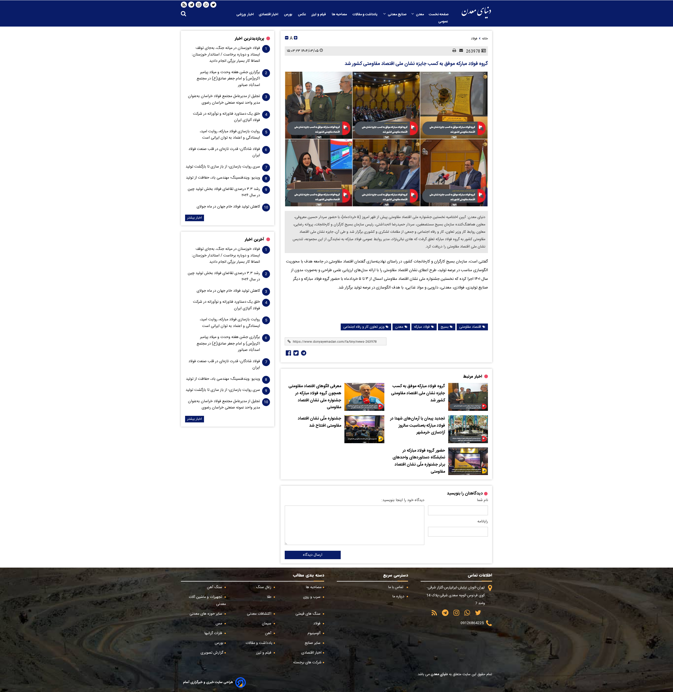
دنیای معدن (439, 674)
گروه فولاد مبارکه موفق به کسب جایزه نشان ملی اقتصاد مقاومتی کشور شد (416, 64)
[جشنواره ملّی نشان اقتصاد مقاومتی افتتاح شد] (364, 429)
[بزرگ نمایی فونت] (296, 38)
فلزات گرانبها (214, 633)
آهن (268, 633)
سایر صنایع (313, 643)
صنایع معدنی (397, 14)
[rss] (184, 4)
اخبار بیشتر (194, 218)
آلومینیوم (315, 633)
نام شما (482, 500)
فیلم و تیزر (319, 14)
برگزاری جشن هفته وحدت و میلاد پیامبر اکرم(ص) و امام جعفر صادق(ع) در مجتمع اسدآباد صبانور (228, 78)
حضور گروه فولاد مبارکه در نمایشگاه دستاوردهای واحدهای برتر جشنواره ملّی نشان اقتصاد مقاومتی (418, 461)
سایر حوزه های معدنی (206, 614)
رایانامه (482, 521)
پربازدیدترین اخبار (249, 38)
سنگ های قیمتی (308, 614)
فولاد (317, 623)
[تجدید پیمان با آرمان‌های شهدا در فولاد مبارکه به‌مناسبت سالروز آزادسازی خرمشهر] (468, 429)
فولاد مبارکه (422, 327)
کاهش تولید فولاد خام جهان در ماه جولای (228, 207)
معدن (420, 14)
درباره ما (398, 596)
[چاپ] (452, 50)
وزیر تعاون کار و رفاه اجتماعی (363, 327)
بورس (288, 14)
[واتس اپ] (206, 4)
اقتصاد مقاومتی (470, 327)
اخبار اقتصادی (269, 14)
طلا (269, 597)
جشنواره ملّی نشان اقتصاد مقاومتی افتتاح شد (319, 422)
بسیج (444, 327)
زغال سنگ (264, 587)
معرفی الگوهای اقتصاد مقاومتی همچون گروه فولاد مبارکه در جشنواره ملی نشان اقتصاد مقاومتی (314, 397)
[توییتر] (213, 4)
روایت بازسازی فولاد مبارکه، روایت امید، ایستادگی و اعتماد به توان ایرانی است (230, 134)
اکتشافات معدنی (259, 614)
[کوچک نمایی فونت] (287, 38)
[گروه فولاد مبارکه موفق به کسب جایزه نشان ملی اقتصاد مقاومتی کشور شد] (386, 139)
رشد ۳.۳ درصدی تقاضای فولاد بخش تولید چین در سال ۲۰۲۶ (224, 192)
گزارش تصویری (212, 653)
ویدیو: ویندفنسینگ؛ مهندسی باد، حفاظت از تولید (223, 178)
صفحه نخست (438, 14)
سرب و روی (312, 597)
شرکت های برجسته (307, 662)
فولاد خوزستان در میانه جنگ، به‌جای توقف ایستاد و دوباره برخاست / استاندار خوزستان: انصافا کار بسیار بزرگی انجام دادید (226, 54)
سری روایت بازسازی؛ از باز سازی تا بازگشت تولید (223, 167)
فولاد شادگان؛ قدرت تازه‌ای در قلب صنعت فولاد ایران (224, 152)
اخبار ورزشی (245, 14)
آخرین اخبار (254, 239)
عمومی (443, 21)
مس (219, 623)
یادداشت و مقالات (365, 14)
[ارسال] (459, 50)
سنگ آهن (215, 587)
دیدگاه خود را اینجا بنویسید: (402, 500)
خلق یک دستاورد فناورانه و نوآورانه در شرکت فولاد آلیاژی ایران (226, 117)
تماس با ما (396, 587)
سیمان (267, 623)
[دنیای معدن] (476, 12)
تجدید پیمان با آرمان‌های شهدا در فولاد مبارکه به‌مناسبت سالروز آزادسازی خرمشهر (417, 425)
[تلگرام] (191, 4)
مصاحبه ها (340, 14)
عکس (302, 14)
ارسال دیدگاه (312, 555)
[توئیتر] (295, 353)
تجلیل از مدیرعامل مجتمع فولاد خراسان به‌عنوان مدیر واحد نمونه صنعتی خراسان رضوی (224, 99)
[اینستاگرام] (198, 4)
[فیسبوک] (288, 353)
